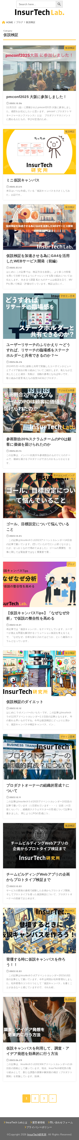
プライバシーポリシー (39, 1127)
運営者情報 (38, 1122)
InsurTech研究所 (36, 1134)
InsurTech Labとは (16, 1122)
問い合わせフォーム (61, 1122)
